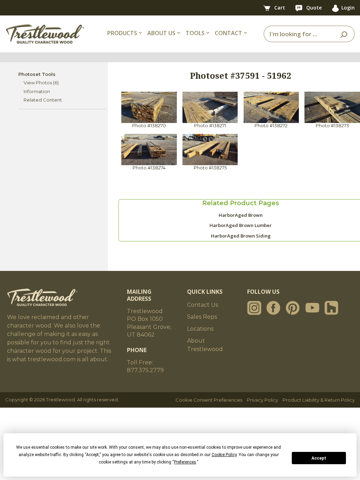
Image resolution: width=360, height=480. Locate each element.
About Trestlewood (205, 344)
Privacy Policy (262, 400)
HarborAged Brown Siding (241, 236)
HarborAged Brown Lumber (241, 225)
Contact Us (202, 304)
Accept (318, 458)
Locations (200, 328)
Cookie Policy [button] (224, 454)
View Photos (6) (41, 82)
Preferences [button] (185, 462)
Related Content (43, 100)
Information (37, 91)
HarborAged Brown (241, 215)
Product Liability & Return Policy (319, 400)
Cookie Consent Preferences (208, 400)
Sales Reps (202, 316)
